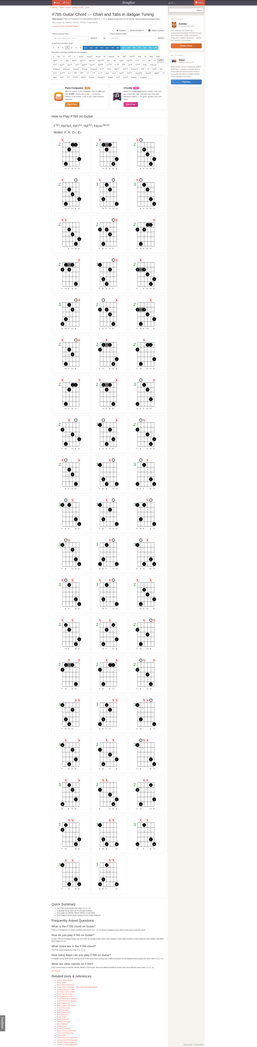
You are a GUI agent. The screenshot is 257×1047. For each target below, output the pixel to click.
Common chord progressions (67, 1045)
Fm (59, 57)
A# (150, 48)
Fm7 (70, 65)
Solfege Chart (62, 1026)
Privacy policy (198, 1044)
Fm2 (139, 57)
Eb (96, 48)
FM (55, 61)
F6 (145, 57)
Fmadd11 (143, 77)
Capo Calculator (63, 1010)
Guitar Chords (65, 8)
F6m (151, 57)
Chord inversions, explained (67, 1038)
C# (123, 48)
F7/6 (144, 65)
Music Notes (61, 983)
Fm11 (139, 73)
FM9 (156, 73)
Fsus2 (81, 57)
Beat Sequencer (63, 1015)
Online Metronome (63, 1012)
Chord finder (61, 1035)
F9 (118, 77)
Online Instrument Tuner (65, 990)
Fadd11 (134, 77)
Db (91, 48)
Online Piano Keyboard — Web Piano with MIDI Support (77, 987)
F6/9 (158, 57)
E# (134, 48)
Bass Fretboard (62, 1024)
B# (156, 48)
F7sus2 (84, 69)
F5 (104, 57)
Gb (107, 48)
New (58, 3)
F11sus (91, 77)
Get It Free (72, 104)
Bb (118, 48)
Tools (67, 3)
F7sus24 (94, 69)
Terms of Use (187, 1044)
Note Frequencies (63, 1003)
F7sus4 (76, 69)
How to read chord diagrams (67, 1040)
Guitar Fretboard (63, 1019)
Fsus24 (111, 57)
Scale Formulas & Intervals (66, 1001)
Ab (113, 48)
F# (139, 48)
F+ (64, 57)
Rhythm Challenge (64, 1028)
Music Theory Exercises (65, 985)
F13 (125, 77)
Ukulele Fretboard (63, 1022)
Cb (85, 48)
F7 (62, 61)
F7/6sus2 (153, 65)
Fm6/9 (110, 77)
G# (145, 48)
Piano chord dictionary (65, 1033)
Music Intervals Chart (64, 994)
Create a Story (186, 46)
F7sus (134, 69)
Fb (102, 48)
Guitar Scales (62, 1017)
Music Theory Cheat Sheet (66, 1031)
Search (93, 38)
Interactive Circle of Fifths (66, 992)
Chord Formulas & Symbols (67, 999)
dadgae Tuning (77, 8)
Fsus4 (98, 57)
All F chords (56, 971)
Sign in (200, 3)
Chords (55, 8)
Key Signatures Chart (64, 996)
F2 (118, 57)
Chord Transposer (63, 1008)
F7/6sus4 (56, 69)
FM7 (62, 65)
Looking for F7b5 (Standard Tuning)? (65, 26)
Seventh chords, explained (66, 1042)
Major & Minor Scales (64, 980)
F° (75, 57)
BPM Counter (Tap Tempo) (66, 1006)
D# (129, 48)
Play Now (186, 82)
